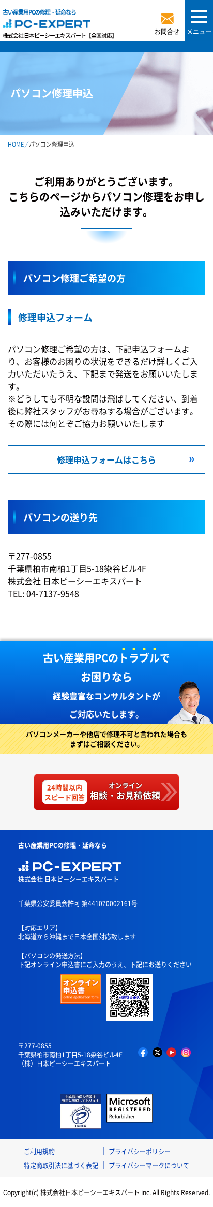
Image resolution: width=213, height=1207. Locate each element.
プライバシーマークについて (149, 1165)
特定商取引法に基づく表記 (61, 1165)
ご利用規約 (39, 1151)
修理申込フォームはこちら (106, 459)
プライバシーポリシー (140, 1151)
